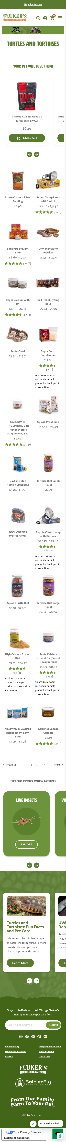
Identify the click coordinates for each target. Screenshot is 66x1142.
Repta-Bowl (17, 351)
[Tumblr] (39, 1036)
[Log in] (45, 18)
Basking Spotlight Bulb (17, 250)
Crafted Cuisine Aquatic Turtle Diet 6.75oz (27, 118)
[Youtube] (45, 1036)
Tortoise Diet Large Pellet (48, 605)
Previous (10, 764)
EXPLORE (26, 844)
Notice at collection (17, 1137)
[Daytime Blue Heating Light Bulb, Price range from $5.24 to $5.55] (17, 463)
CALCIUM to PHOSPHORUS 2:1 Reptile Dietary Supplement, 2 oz (18, 427)
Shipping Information (50, 1046)
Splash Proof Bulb (48, 422)
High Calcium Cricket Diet (18, 656)
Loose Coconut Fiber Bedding (17, 199)
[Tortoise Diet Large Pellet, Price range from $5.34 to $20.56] (48, 585)
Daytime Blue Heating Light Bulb (17, 483)
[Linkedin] (33, 1036)
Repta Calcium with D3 (18, 302)
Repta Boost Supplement (48, 353)
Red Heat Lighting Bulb (48, 302)
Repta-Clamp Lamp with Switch (48, 199)
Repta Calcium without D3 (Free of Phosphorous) (48, 658)
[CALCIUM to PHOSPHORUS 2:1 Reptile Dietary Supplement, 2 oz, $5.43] (17, 404)
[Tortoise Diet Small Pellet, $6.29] (48, 463)
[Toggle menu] (59, 15)
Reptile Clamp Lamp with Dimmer (48, 534)
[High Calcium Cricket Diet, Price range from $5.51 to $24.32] (17, 637)
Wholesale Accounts (15, 1051)
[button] (29, 154)
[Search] (38, 18)
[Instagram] (21, 1036)
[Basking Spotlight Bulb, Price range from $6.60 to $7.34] (17, 231)
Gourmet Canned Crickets (48, 731)
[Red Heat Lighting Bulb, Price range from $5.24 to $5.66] (48, 282)
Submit (53, 1025)
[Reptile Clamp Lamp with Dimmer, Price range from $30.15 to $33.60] (48, 515)
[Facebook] (27, 1036)
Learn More (20, 962)
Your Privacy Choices (27, 1132)
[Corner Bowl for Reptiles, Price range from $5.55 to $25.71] (48, 231)
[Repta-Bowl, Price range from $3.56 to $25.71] (17, 334)
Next (57, 764)
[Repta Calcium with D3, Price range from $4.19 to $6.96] (17, 282)
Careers (9, 1056)
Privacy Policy (12, 1046)
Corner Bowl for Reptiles (48, 250)
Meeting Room (46, 1051)
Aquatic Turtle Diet (17, 603)
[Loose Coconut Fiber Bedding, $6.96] (17, 180)
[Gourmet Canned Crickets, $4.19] (48, 711)
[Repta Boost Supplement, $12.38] (48, 334)
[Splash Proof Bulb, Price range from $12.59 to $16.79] (48, 404)
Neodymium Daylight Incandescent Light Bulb (18, 732)
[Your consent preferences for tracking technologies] (60, 1136)
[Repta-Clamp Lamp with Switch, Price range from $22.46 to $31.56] (48, 180)
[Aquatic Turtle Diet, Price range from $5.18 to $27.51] (17, 585)
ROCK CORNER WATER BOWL (17, 534)
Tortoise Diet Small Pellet (48, 483)
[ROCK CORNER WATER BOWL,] (17, 515)
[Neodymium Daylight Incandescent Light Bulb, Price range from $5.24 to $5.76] (17, 711)
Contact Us (48, 4)
